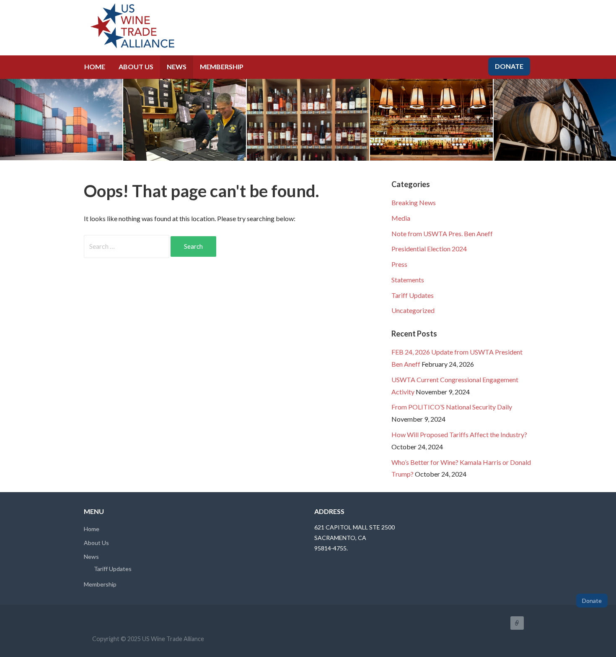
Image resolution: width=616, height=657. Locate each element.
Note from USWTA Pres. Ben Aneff (442, 233)
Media (400, 218)
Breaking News (413, 202)
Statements (407, 280)
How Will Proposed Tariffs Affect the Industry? (459, 434)
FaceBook (517, 623)
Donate (509, 66)
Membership (221, 66)
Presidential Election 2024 (429, 249)
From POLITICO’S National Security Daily (451, 407)
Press (399, 264)
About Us (136, 66)
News (176, 66)
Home (94, 66)
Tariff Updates (412, 295)
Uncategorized (413, 310)
